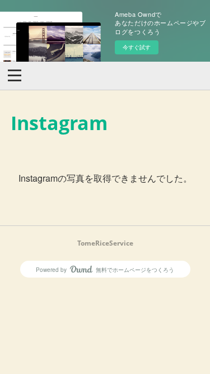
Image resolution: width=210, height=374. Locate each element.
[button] (14, 75)
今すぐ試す (137, 47)
